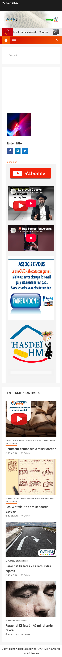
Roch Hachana (41, 440)
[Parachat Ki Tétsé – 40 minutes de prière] (31, 599)
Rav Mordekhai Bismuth (23, 440)
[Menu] (13, 40)
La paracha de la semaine (17, 561)
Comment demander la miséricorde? (31, 449)
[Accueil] (6, 40)
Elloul (8, 440)
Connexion (11, 162)
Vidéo (52, 440)
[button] (13, 40)
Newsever (54, 648)
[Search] (57, 40)
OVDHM (27, 453)
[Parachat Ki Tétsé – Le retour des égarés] (31, 539)
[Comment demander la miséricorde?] (31, 419)
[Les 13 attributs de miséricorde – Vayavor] (31, 477)
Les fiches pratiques (30, 498)
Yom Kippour (11, 444)
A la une (9, 498)
